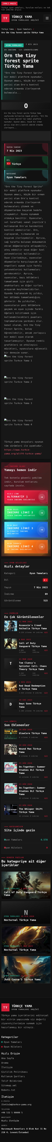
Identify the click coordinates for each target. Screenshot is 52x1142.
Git (46, 632)
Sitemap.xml (9, 1085)
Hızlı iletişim (10, 1120)
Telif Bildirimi (11, 1081)
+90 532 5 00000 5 (12, 1112)
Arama (4, 1063)
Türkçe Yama (7, 29)
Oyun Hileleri (13, 1046)
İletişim (6, 1067)
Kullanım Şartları (13, 1076)
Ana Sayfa (7, 1058)
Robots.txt (8, 1090)
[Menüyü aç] (47, 18)
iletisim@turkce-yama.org (16, 1104)
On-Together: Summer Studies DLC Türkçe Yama (32, 769)
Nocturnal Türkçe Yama (20, 920)
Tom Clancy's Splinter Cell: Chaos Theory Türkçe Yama (33, 666)
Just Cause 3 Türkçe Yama (22, 979)
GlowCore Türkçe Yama (33, 733)
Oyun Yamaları (24, 29)
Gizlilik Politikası (14, 1072)
